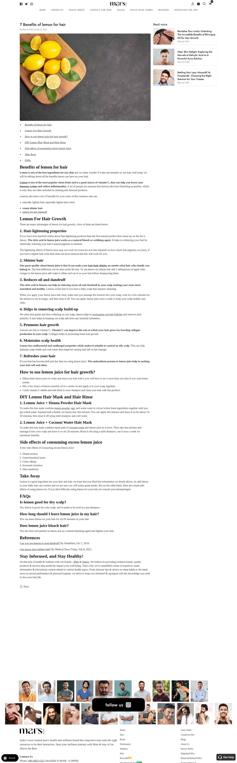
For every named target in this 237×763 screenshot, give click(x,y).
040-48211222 (36, 760)
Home (122, 730)
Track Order (186, 730)
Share (26, 586)
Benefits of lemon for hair (38, 124)
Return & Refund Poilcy (191, 758)
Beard (122, 739)
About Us (185, 744)
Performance (125, 744)
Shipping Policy (188, 753)
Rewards (124, 758)
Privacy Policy (187, 749)
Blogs (183, 739)
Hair (122, 735)
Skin (122, 753)
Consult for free (187, 735)
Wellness (124, 749)
